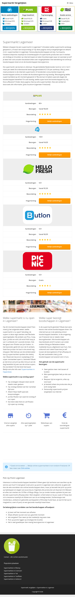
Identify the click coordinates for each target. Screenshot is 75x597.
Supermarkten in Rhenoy (12, 568)
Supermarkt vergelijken (28, 587)
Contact (6, 557)
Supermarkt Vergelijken (14, 3)
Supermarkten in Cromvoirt (13, 571)
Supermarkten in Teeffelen (13, 576)
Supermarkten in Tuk (11, 573)
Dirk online (25, 468)
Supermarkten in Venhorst (12, 579)
